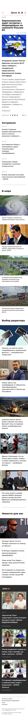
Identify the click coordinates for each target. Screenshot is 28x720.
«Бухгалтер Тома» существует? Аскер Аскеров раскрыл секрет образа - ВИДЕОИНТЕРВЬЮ (14, 618)
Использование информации (10, 700)
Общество (4, 141)
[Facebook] (10, 115)
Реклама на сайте (7, 698)
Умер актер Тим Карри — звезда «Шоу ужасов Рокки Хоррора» (13, 562)
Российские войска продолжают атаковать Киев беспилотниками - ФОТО (13, 310)
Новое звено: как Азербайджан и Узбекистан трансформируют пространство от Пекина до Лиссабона (13, 387)
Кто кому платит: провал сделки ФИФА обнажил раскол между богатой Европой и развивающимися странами (14, 497)
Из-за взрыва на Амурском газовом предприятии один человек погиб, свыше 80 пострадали (13, 573)
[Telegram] (17, 115)
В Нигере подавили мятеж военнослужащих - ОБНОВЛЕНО (13, 553)
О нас (3, 702)
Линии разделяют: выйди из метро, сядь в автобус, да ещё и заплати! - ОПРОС (14, 651)
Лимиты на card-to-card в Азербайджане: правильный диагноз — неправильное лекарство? (14, 351)
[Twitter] (12, 115)
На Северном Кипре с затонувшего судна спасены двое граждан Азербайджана (11, 149)
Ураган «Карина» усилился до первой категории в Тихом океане (13, 218)
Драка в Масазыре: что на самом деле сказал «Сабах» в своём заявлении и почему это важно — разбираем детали (14, 460)
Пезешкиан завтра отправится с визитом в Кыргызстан (11, 164)
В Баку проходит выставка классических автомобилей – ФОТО (13, 177)
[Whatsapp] (15, 115)
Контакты (4, 704)
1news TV (4, 612)
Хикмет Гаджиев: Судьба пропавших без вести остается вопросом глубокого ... (11, 132)
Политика (4, 126)
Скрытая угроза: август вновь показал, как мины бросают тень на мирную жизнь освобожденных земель (12, 424)
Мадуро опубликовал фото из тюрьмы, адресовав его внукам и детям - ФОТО (13, 248)
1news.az (8, 710)
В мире (4, 17)
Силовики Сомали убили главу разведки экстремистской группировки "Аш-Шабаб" (12, 279)
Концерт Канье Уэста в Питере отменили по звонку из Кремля (14, 543)
